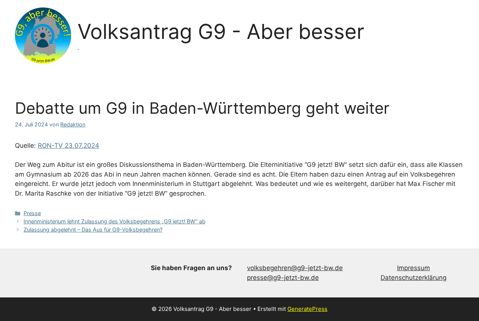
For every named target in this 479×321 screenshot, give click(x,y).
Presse (32, 213)
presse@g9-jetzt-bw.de (283, 277)
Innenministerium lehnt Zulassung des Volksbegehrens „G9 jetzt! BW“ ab (114, 221)
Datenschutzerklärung (413, 277)
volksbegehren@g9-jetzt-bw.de (295, 268)
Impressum (413, 268)
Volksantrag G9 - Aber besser (220, 31)
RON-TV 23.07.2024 (68, 145)
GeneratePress (307, 308)
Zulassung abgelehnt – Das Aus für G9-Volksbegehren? (93, 229)
